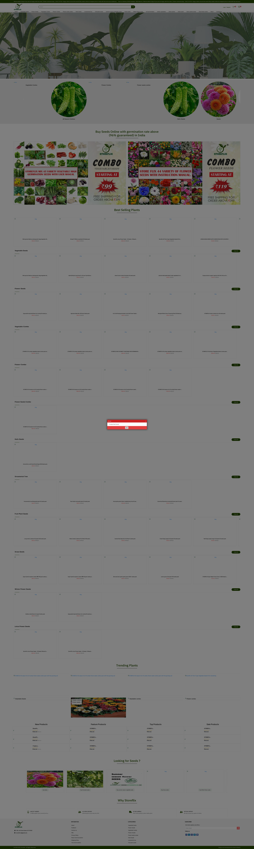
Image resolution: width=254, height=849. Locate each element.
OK (126, 427)
